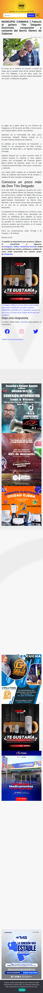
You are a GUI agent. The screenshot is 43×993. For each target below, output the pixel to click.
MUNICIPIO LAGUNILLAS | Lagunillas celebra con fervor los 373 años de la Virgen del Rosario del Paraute (21, 312)
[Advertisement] (21, 102)
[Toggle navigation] (37, 15)
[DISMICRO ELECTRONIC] (21, 506)
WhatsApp (8, 254)
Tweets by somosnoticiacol (12, 339)
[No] (40, 986)
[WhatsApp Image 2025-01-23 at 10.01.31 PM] (20, 280)
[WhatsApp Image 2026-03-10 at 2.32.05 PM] (21, 954)
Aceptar (22, 990)
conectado (24, 322)
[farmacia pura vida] (21, 776)
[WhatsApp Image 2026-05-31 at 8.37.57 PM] (21, 459)
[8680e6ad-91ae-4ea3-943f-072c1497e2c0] (21, 679)
